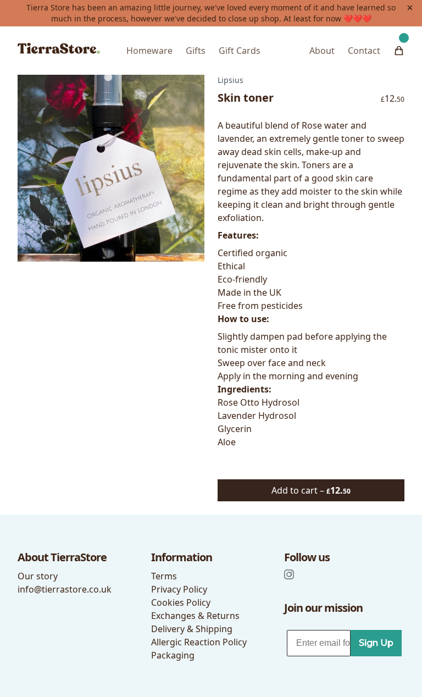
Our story (38, 576)
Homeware (149, 51)
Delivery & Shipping (191, 629)
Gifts (196, 51)
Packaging (173, 655)
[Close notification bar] (409, 7)
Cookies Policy (180, 602)
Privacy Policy (179, 589)
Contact (364, 51)
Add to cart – (311, 490)
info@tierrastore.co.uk (65, 589)
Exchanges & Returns (195, 616)
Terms (164, 576)
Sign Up (376, 643)
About (322, 51)
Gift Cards (239, 51)
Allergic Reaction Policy (199, 642)
